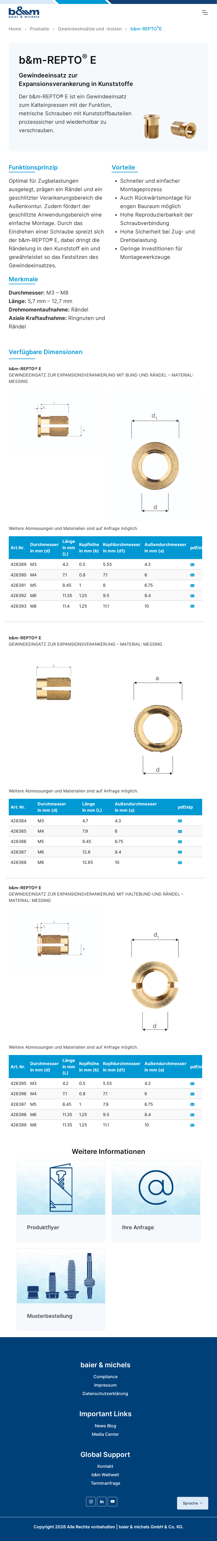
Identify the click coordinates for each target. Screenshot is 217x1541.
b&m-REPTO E (146, 28)
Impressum (105, 1385)
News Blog (105, 1425)
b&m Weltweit (105, 1474)
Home (15, 28)
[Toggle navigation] (205, 12)
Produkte (39, 28)
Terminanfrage (105, 1483)
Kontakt (105, 1466)
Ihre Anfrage (138, 1227)
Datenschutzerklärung (105, 1393)
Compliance (105, 1376)
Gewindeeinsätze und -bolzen (90, 28)
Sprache (190, 1503)
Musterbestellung (50, 1316)
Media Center (105, 1434)
